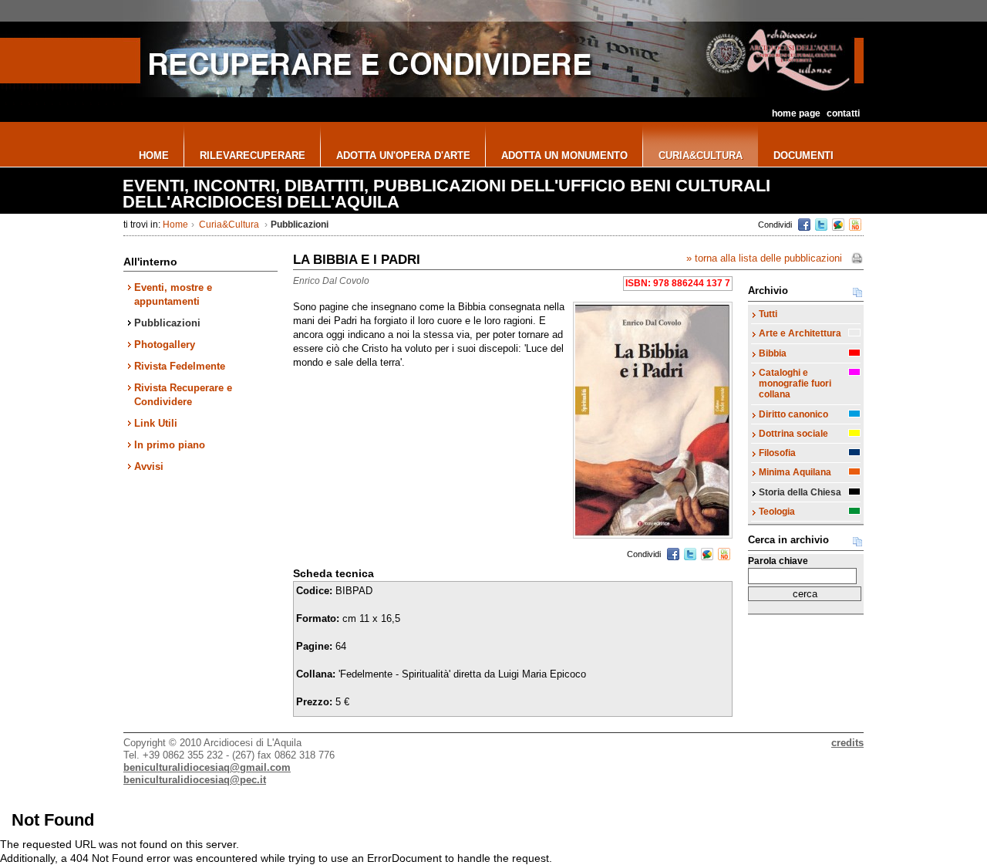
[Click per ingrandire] (653, 420)
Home (175, 224)
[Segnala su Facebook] (804, 224)
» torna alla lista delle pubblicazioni (764, 258)
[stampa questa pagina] (857, 258)
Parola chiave (778, 561)
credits (847, 742)
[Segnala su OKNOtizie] (855, 224)
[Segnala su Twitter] (821, 224)
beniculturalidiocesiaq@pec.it (194, 780)
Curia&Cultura (229, 224)
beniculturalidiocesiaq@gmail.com (207, 767)
